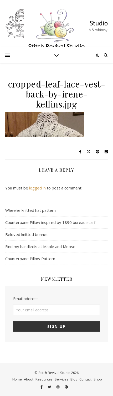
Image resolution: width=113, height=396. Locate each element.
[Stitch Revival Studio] (56, 23)
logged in (37, 188)
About (28, 379)
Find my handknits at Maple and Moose (40, 246)
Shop (98, 379)
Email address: (26, 298)
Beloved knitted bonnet (26, 234)
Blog (73, 379)
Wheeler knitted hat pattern (30, 210)
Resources (44, 379)
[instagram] (58, 386)
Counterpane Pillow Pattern (30, 258)
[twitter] (50, 386)
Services (61, 379)
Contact (85, 379)
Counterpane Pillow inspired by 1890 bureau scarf (50, 222)
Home (17, 379)
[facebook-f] (41, 386)
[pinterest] (66, 386)
